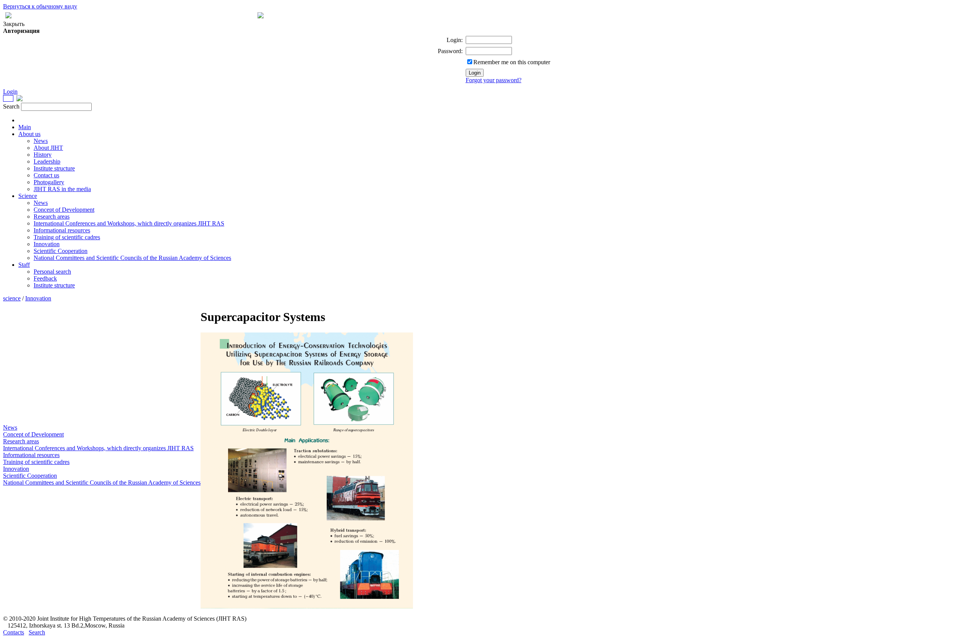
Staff (24, 264)
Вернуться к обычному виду (40, 6)
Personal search (52, 271)
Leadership (47, 161)
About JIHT (48, 147)
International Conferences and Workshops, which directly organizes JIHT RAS (129, 223)
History (43, 154)
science (12, 298)
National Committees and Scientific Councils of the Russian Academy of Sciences (132, 258)
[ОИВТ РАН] (8, 99)
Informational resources (62, 230)
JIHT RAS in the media (62, 189)
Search (37, 632)
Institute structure (54, 168)
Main (24, 127)
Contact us (46, 175)
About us (29, 134)
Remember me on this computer (511, 62)
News (41, 141)
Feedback (45, 278)
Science (27, 196)
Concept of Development (64, 209)
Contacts (13, 632)
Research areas (52, 216)
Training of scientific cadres (67, 237)
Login (10, 91)
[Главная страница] (260, 16)
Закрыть (13, 24)
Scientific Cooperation (60, 251)
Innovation (47, 244)
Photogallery (49, 182)
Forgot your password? (493, 80)
